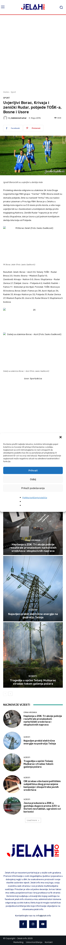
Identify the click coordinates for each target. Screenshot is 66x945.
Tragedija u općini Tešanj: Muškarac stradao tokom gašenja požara (33, 682)
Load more (32, 820)
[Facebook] (23, 924)
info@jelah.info (43, 915)
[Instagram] (33, 924)
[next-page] (10, 694)
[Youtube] (43, 924)
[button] (61, 437)
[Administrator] (5, 118)
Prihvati (33, 470)
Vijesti (33, 610)
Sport (13, 92)
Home (6, 92)
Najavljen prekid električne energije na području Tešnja (33, 615)
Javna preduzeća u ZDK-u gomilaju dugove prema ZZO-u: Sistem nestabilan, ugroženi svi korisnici (42, 807)
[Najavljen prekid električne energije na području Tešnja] (33, 588)
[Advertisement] (33, 52)
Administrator (19, 118)
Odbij (33, 479)
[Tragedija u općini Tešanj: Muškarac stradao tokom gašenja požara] (33, 655)
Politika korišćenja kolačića (34, 497)
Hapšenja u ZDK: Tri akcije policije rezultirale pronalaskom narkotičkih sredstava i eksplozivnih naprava (33, 548)
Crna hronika (32, 540)
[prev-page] (5, 694)
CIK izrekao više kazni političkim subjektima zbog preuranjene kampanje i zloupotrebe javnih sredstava (42, 785)
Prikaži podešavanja (33, 487)
